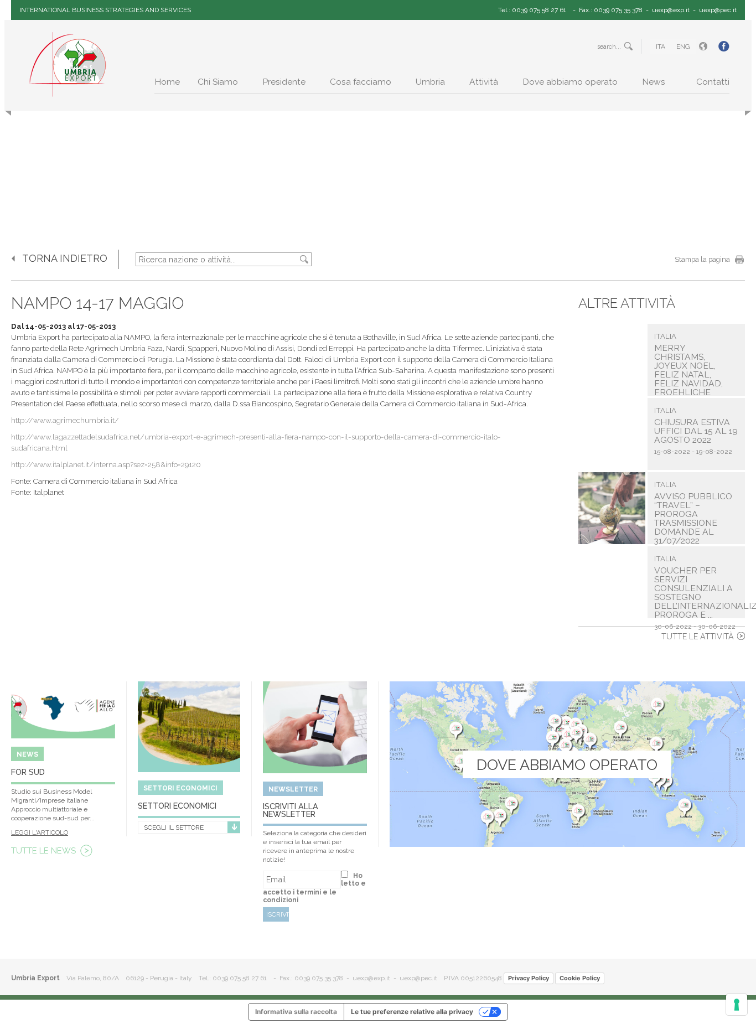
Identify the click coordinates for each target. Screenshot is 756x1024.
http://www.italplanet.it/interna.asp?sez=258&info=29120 (106, 465)
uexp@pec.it (718, 10)
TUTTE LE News (43, 851)
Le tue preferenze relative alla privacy (412, 1011)
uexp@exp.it (671, 10)
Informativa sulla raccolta (296, 1011)
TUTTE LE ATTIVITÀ (697, 636)
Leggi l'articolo (39, 832)
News (653, 81)
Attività (483, 81)
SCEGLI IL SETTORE (174, 827)
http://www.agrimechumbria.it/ (65, 420)
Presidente (283, 81)
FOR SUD (28, 772)
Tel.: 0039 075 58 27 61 (532, 10)
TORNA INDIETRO (64, 258)
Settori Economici (177, 805)
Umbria (430, 81)
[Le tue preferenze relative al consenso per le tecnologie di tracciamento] (736, 1004)
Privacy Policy (528, 978)
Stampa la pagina (702, 259)
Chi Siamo (218, 81)
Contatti (712, 81)
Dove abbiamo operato (570, 81)
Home (167, 81)
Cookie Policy (580, 978)
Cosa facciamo (360, 81)
